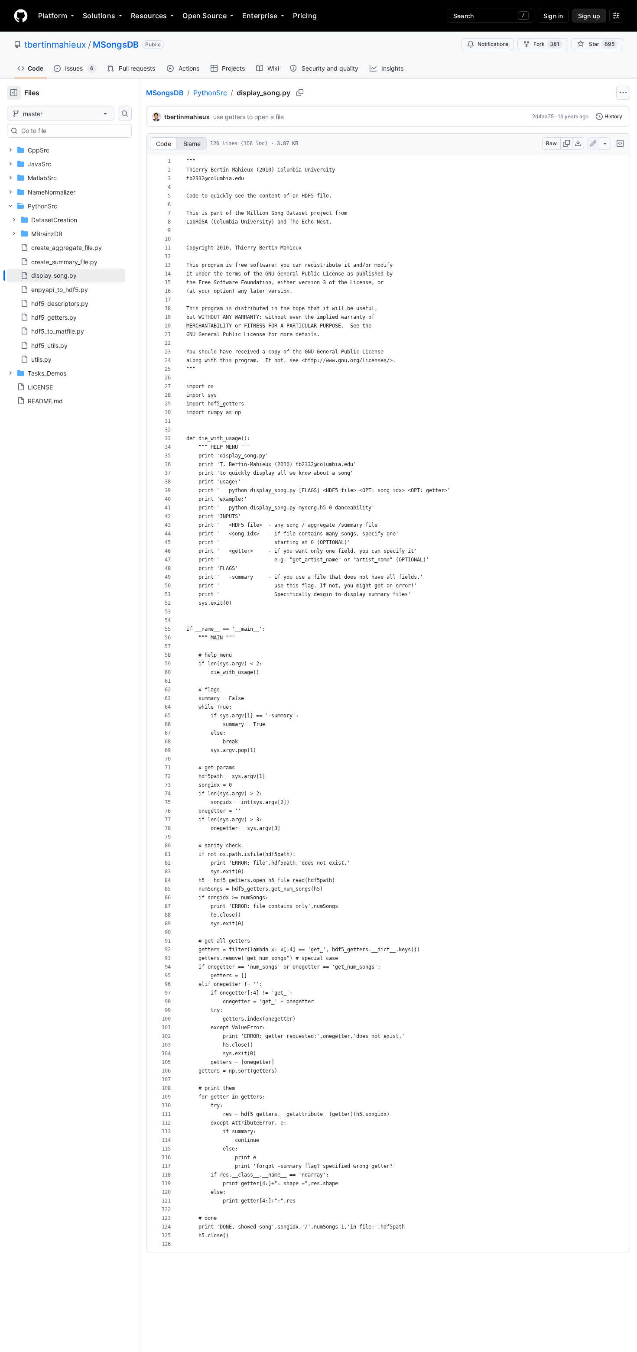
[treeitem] (66, 275)
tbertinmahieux (55, 44)
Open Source (204, 15)
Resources (149, 15)
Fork (546, 44)
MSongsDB (116, 44)
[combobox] (72, 130)
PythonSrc (210, 92)
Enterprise (259, 15)
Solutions (99, 15)
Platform (52, 15)
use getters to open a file (248, 116)
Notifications (493, 44)
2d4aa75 (543, 116)
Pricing (305, 15)
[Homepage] (21, 16)
